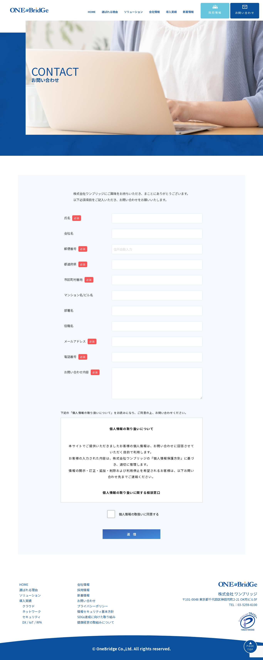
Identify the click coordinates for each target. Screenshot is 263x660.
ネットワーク (31, 611)
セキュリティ (31, 617)
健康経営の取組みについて (95, 622)
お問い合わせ (86, 600)
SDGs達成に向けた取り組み (96, 617)
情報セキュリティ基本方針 (95, 611)
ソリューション (133, 12)
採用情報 (83, 590)
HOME (91, 12)
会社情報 (154, 12)
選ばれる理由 (110, 12)
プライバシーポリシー (92, 606)
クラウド (28, 606)
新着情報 (188, 12)
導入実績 (171, 12)
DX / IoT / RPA (32, 622)
